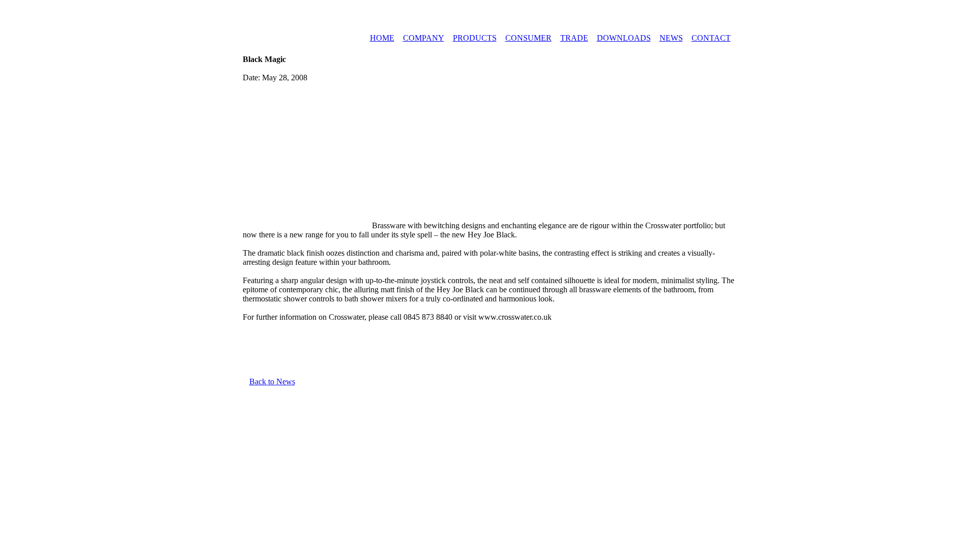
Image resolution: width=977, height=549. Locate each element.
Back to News (272, 381)
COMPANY (423, 38)
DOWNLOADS (624, 38)
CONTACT (711, 38)
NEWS (671, 38)
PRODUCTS (475, 38)
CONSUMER (528, 38)
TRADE (574, 38)
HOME (382, 38)
